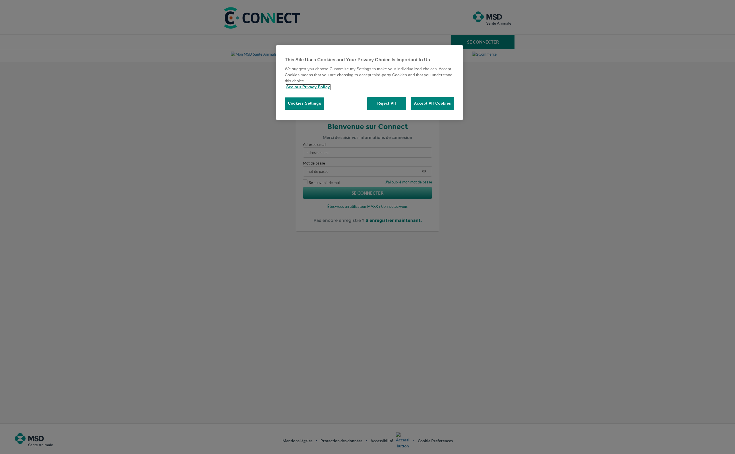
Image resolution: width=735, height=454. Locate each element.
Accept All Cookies (432, 103)
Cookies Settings (304, 103)
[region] (369, 82)
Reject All (386, 103)
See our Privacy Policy (308, 87)
